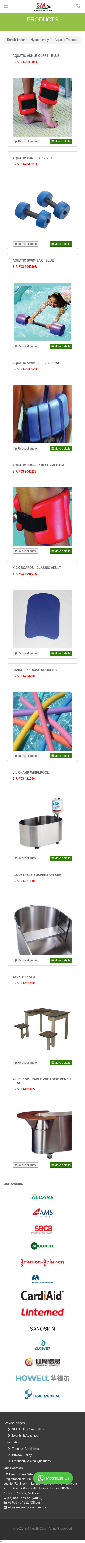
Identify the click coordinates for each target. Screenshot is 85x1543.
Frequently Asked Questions (30, 1461)
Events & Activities (24, 1435)
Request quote (27, 141)
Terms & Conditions (24, 1449)
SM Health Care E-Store (27, 1429)
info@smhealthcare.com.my (26, 1507)
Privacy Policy (21, 1455)
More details (62, 141)
